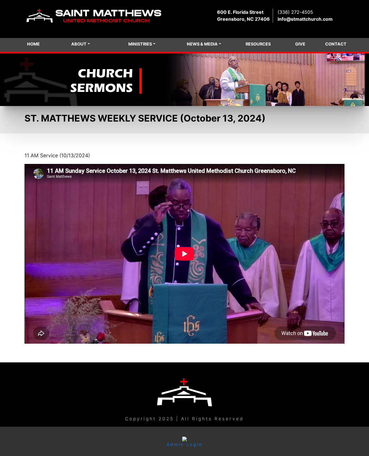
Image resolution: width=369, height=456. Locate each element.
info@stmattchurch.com (305, 19)
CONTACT (336, 43)
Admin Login (185, 444)
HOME (33, 43)
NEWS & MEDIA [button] (202, 43)
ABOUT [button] (78, 43)
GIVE (300, 43)
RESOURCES (258, 43)
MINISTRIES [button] (140, 43)
